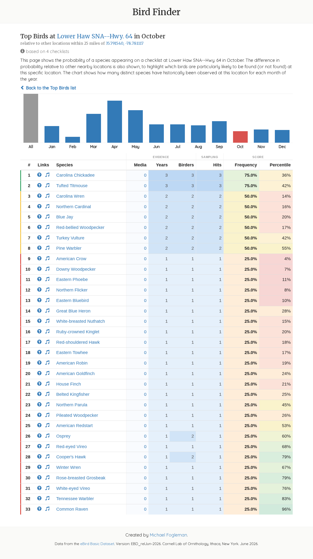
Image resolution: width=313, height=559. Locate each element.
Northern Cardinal (73, 206)
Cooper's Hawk (71, 456)
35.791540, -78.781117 (125, 43)
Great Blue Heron (73, 311)
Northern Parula (71, 404)
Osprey (63, 436)
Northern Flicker (72, 290)
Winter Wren (68, 467)
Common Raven (72, 509)
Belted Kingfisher (72, 394)
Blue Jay (64, 217)
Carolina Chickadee (75, 175)
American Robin (72, 363)
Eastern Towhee (72, 352)
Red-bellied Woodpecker (80, 227)
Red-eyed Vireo (71, 446)
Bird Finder (156, 12)
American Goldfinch (75, 373)
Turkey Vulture (70, 238)
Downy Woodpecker (76, 269)
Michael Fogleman (168, 535)
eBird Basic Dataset (97, 543)
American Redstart (74, 425)
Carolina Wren (70, 196)
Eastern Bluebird (72, 300)
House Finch (68, 384)
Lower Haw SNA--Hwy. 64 (95, 36)
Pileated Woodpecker (77, 415)
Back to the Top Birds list (50, 88)
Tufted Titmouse (72, 185)
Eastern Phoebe (72, 279)
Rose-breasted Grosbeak (80, 477)
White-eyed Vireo (73, 488)
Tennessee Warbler (75, 498)
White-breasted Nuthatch (80, 321)
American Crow (71, 258)
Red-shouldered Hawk (78, 342)
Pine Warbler (68, 248)
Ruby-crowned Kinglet (77, 331)
